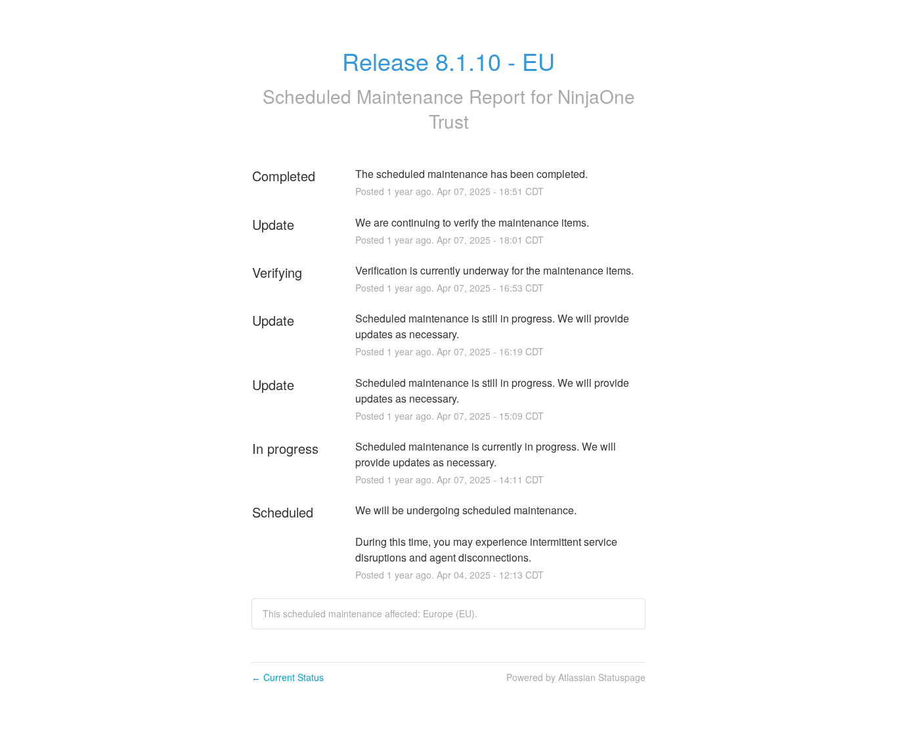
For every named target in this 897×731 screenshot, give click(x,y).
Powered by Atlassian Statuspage (575, 677)
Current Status (288, 677)
